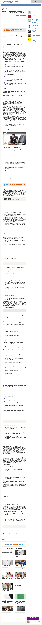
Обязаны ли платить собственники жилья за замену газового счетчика (36, 12)
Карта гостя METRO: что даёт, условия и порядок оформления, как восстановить (36, 39)
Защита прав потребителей (10, 1)
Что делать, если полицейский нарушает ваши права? (35, 16)
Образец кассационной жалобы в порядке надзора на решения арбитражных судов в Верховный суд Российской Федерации (35, 21)
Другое (33, 13)
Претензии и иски (34, 17)
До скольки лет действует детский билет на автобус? (36, 31)
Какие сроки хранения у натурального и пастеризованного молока (36, 35)
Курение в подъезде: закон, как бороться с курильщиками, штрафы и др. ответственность (36, 26)
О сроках (33, 36)
